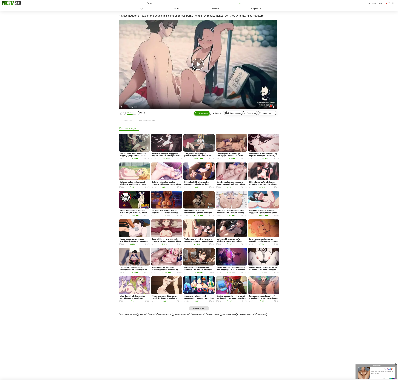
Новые (177, 9)
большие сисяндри (229, 314)
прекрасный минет (164, 314)
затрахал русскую (213, 314)
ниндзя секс (261, 314)
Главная (141, 9)
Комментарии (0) (268, 113)
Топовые (215, 9)
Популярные (256, 9)
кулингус (152, 314)
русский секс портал (182, 314)
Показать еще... (199, 308)
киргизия (143, 314)
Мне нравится (121, 113)
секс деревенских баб (246, 314)
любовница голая (198, 314)
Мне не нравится (124, 113)
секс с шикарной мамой (128, 314)
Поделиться (251, 113)
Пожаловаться (235, 113)
